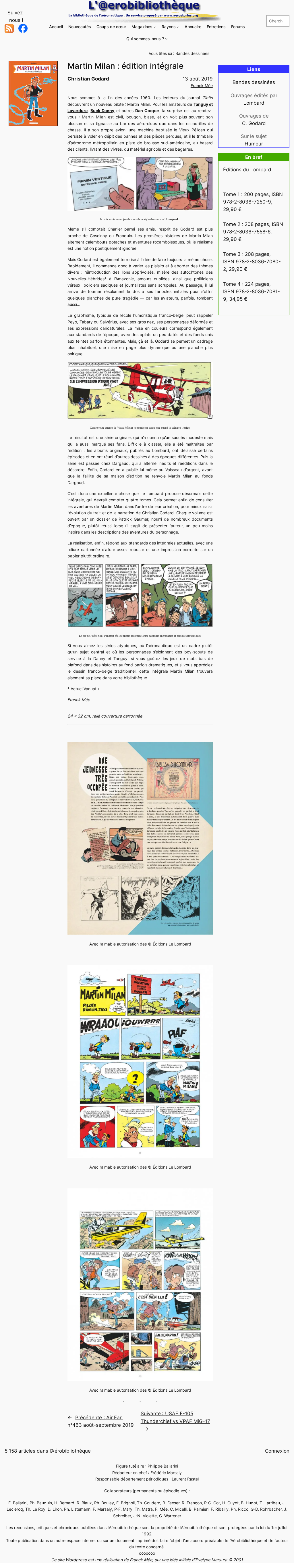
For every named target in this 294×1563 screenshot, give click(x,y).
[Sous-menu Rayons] (178, 27)
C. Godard (254, 123)
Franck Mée (202, 85)
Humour (254, 144)
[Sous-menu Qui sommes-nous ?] (166, 38)
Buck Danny (102, 110)
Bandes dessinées (192, 53)
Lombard (253, 103)
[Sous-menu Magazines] (155, 27)
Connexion (277, 1451)
